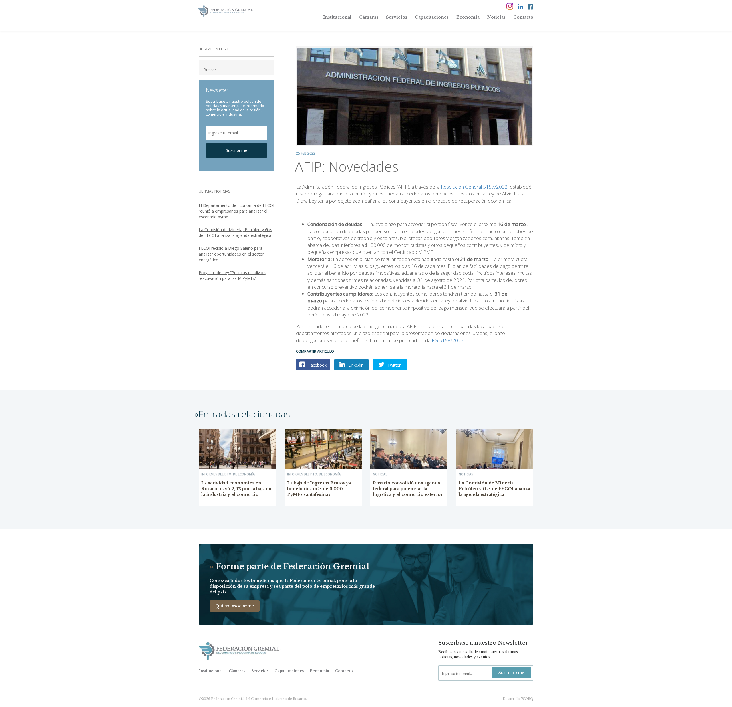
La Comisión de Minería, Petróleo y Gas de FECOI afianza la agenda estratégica (235, 232)
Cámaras (368, 17)
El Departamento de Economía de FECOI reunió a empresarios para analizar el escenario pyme (236, 211)
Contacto (523, 17)
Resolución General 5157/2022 (474, 186)
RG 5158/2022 (448, 340)
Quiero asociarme (234, 606)
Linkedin (355, 365)
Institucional (337, 17)
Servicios (396, 17)
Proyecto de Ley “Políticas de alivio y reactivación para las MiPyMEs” (232, 275)
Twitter (393, 365)
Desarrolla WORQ (518, 699)
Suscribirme (236, 150)
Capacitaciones (432, 17)
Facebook (317, 365)
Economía (468, 17)
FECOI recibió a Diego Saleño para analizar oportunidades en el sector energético (231, 253)
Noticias (496, 17)
